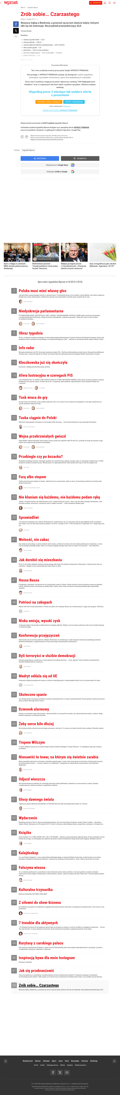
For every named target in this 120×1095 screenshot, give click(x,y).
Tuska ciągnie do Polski (38, 418)
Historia (84, 1061)
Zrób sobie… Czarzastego (39, 985)
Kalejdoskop (28, 853)
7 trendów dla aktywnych (38, 923)
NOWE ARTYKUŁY (60, 110)
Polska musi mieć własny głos (42, 291)
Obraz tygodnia (31, 333)
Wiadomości (28, 1061)
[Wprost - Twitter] (60, 1072)
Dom (67, 1061)
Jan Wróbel (42, 388)
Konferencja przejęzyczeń (39, 635)
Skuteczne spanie (33, 694)
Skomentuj (82, 158)
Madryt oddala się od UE (38, 676)
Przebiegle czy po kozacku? (41, 456)
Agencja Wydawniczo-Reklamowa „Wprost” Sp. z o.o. (56, 1083)
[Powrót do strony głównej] (6, 1061)
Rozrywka (75, 1061)
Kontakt (42, 1065)
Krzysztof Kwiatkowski (29, 808)
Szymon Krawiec (27, 550)
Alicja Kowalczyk (27, 733)
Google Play (76, 130)
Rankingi (93, 1061)
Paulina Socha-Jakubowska (30, 913)
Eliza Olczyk (26, 323)
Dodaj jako (57, 171)
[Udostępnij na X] (16, 31)
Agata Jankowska (28, 508)
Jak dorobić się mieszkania (40, 560)
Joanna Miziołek (40, 323)
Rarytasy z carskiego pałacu (41, 943)
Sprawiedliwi (29, 517)
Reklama (62, 1065)
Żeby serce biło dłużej (36, 724)
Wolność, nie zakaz (34, 539)
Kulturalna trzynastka (36, 889)
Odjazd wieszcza (32, 779)
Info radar (26, 348)
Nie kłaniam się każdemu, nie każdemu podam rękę (59, 497)
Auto (61, 1061)
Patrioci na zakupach (35, 602)
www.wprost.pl (63, 1090)
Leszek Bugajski (27, 790)
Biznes (38, 1061)
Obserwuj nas (57, 165)
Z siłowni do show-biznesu (40, 902)
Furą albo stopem (32, 477)
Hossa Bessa (29, 580)
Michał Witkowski (27, 880)
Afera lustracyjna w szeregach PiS (46, 375)
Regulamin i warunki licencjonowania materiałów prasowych (46, 139)
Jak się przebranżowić (36, 970)
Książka (25, 832)
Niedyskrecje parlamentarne (41, 311)
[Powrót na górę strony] (114, 1061)
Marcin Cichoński (27, 769)
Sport (54, 1061)
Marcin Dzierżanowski (28, 427)
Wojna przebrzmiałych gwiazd (42, 436)
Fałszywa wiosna (32, 867)
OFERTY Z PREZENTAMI (74, 102)
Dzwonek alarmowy (34, 709)
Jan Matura (26, 611)
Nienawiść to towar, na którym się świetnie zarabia (58, 757)
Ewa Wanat (26, 530)
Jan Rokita (26, 467)
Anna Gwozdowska (28, 685)
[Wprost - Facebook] (53, 1072)
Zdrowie (46, 1061)
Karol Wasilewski (27, 570)
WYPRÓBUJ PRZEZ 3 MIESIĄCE (48, 102)
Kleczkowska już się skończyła (43, 362)
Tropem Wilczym (32, 742)
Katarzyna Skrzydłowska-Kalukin (31, 487)
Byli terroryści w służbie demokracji (47, 656)
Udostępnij (41, 158)
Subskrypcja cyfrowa (52, 1065)
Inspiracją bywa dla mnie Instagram (47, 958)
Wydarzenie (28, 818)
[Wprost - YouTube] (67, 1072)
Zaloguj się (67, 106)
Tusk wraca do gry (33, 397)
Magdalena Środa (27, 388)
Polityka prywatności (80, 1065)
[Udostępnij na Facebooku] (16, 24)
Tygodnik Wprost (28, 150)
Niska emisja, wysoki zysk (39, 621)
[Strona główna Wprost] (11, 3)
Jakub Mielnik (26, 646)
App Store (66, 130)
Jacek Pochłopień (27, 301)
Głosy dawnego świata (36, 799)
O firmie (36, 1065)
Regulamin (70, 1065)
